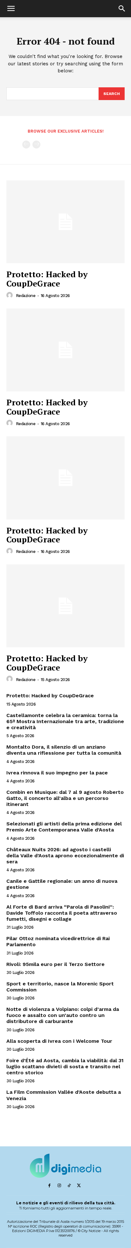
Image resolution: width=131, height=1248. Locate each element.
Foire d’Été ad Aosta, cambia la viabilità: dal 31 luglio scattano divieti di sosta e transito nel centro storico (65, 1066)
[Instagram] (59, 1185)
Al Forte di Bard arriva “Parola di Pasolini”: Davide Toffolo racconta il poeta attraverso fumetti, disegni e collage (61, 913)
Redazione (26, 295)
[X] (79, 1185)
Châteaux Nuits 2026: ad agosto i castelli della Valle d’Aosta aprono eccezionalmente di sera (65, 855)
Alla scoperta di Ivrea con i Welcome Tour (59, 1041)
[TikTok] (69, 1185)
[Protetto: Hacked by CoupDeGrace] (65, 221)
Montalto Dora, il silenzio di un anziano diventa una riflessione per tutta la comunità (63, 750)
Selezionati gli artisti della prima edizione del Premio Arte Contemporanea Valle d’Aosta (64, 827)
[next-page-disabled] (36, 145)
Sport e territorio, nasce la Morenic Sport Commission (60, 987)
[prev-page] (26, 145)
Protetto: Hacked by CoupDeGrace (47, 279)
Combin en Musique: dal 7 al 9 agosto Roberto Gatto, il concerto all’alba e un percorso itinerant (65, 798)
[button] (11, 8)
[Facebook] (49, 1185)
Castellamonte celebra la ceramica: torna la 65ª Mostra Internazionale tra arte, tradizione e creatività (65, 721)
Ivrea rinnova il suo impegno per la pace (57, 773)
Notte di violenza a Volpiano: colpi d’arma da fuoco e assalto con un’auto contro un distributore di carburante (62, 1015)
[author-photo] (10, 295)
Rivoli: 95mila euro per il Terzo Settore (55, 964)
